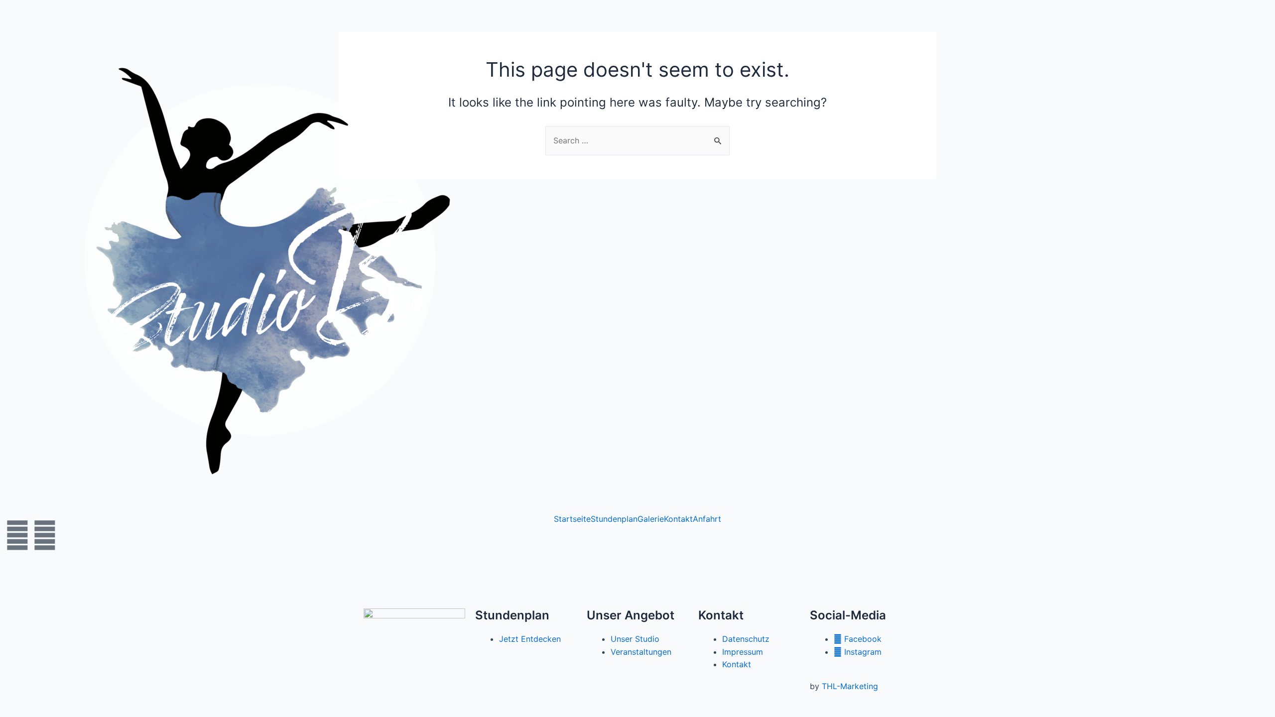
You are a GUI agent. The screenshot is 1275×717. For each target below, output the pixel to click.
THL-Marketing (850, 686)
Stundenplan (614, 519)
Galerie (651, 519)
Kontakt (678, 519)
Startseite (572, 519)
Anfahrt (707, 519)
